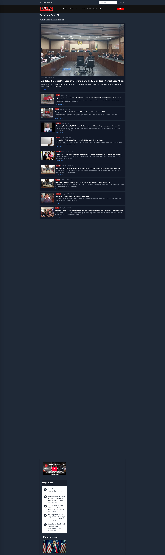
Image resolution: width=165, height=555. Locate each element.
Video (100, 9)
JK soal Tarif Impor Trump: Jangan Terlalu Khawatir (73, 196)
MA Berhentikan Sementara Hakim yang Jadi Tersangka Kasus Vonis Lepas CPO (82, 182)
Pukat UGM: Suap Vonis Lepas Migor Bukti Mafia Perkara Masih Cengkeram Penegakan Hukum (89, 154)
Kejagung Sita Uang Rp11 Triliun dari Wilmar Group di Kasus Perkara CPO (80, 112)
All (40, 20)
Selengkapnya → (60, 104)
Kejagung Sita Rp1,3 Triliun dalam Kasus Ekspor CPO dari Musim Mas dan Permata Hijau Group (88, 98)
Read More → (45, 90)
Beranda (65, 9)
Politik (89, 9)
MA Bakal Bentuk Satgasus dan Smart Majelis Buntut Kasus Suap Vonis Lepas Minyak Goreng (88, 168)
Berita (72, 9)
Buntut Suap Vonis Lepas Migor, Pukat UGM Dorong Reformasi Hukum (80, 140)
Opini (95, 9)
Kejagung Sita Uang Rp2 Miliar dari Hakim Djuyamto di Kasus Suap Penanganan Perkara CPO (88, 126)
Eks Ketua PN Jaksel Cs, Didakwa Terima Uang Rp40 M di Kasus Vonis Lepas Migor (82, 80)
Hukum (82, 9)
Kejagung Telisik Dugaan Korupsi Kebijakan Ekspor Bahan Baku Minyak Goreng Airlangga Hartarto (89, 210)
